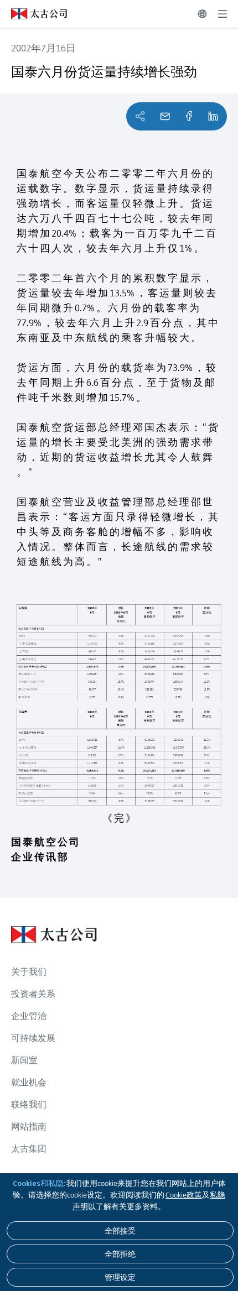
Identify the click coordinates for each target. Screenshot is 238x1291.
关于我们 (28, 971)
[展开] (222, 14)
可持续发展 (33, 1038)
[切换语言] (202, 14)
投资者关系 (33, 994)
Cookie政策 (183, 1194)
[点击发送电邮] (164, 116)
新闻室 (24, 1060)
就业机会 (28, 1082)
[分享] (188, 116)
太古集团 (28, 1148)
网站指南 (28, 1126)
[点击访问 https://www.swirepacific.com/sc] (33, 13)
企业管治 (28, 1016)
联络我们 (28, 1104)
